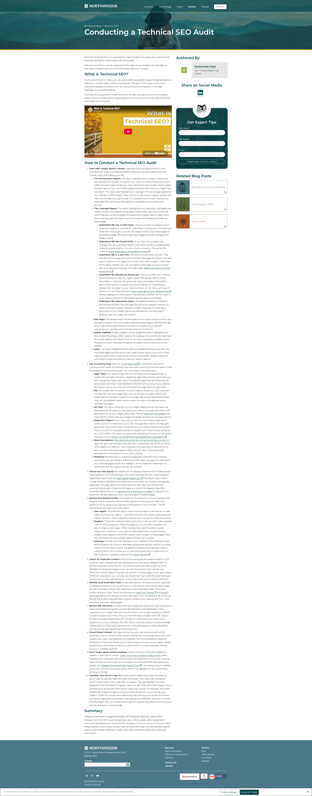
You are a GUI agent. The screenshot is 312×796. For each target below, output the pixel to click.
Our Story (206, 758)
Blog (203, 751)
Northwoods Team (205, 66)
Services (169, 748)
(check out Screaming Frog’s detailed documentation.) (138, 437)
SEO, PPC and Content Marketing (208, 187)
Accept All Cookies (249, 792)
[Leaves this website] (204, 779)
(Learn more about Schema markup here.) (140, 655)
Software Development (176, 754)
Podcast (205, 761)
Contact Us (170, 762)
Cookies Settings (228, 792)
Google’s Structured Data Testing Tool (120, 665)
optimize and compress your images (134, 491)
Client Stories (207, 754)
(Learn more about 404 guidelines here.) (128, 251)
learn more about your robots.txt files (150, 291)
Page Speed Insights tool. (128, 478)
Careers (169, 766)
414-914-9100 (90, 756)
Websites (169, 758)
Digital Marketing (173, 751)
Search (88, 761)
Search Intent (199, 221)
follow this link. (141, 554)
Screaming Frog (129, 364)
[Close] (308, 792)
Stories (205, 748)
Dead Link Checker (145, 592)
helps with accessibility (155, 414)
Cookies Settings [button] (92, 785)
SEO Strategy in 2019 (202, 204)
